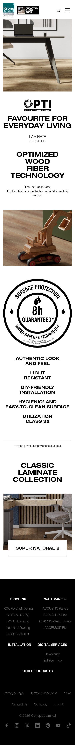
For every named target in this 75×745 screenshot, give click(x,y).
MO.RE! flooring (18, 621)
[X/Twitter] (27, 725)
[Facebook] (6, 725)
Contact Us (20, 704)
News (68, 693)
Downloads (52, 654)
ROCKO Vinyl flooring (18, 609)
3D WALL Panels (55, 615)
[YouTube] (58, 725)
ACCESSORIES (18, 634)
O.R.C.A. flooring (18, 615)
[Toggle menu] (68, 10)
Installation (19, 645)
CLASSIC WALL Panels (55, 621)
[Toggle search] (58, 10)
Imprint (58, 704)
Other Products (37, 671)
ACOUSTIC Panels (55, 609)
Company (40, 704)
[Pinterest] (48, 725)
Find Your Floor (52, 661)
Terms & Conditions (44, 693)
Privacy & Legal (14, 693)
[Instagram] (17, 725)
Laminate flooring (18, 628)
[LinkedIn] (37, 725)
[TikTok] (68, 725)
